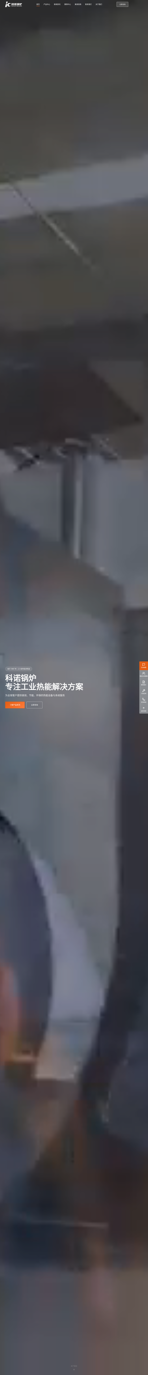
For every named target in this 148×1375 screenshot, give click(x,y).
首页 (38, 4)
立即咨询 (122, 4)
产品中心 (47, 4)
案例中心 (67, 4)
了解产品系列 (15, 705)
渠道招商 (78, 4)
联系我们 (88, 4)
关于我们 (99, 4)
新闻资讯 (57, 4)
